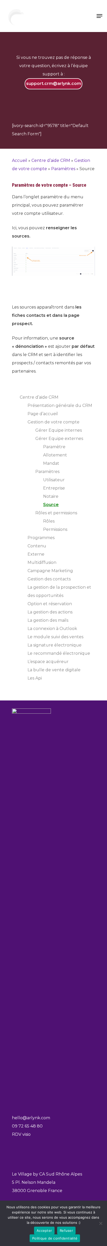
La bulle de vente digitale (54, 669)
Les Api (35, 678)
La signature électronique (55, 645)
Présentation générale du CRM (60, 405)
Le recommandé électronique (59, 653)
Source (51, 504)
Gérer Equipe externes (59, 438)
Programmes (41, 537)
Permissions (55, 529)
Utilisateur (54, 479)
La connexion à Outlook (52, 628)
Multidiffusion (42, 562)
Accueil (19, 160)
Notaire (50, 496)
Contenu (37, 545)
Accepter (44, 1230)
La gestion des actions (50, 612)
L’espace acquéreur (48, 661)
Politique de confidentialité (54, 1238)
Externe (36, 554)
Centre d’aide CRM (50, 160)
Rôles (49, 521)
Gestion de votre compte (53, 422)
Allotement (55, 455)
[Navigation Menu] (99, 16)
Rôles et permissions (56, 512)
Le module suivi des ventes (55, 636)
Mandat (51, 463)
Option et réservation (50, 603)
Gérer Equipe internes (58, 430)
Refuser (66, 1230)
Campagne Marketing (50, 570)
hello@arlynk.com (31, 1117)
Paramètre (54, 446)
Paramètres (63, 168)
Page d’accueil (43, 413)
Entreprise (54, 488)
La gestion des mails (48, 620)
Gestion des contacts (49, 579)
